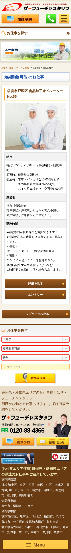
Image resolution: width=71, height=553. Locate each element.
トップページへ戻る (36, 313)
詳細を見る (35, 283)
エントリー (35, 294)
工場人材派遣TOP (9, 68)
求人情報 (25, 68)
